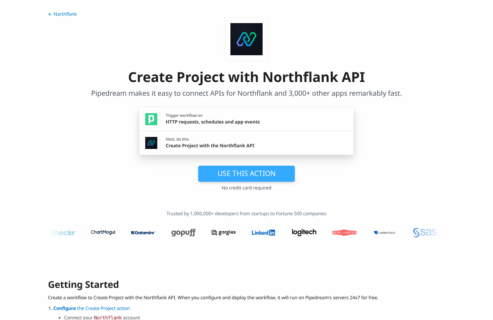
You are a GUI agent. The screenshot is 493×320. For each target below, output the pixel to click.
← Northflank (62, 14)
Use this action (247, 173)
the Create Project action (91, 308)
